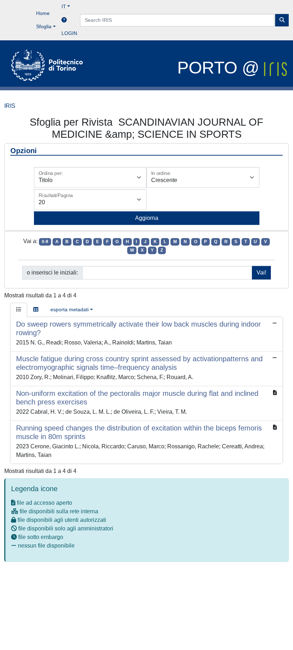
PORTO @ (220, 67)
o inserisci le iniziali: (52, 272)
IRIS (9, 106)
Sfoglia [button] (43, 26)
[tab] (18, 310)
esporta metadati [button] (69, 309)
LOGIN (69, 33)
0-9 (45, 241)
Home (43, 13)
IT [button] (63, 6)
